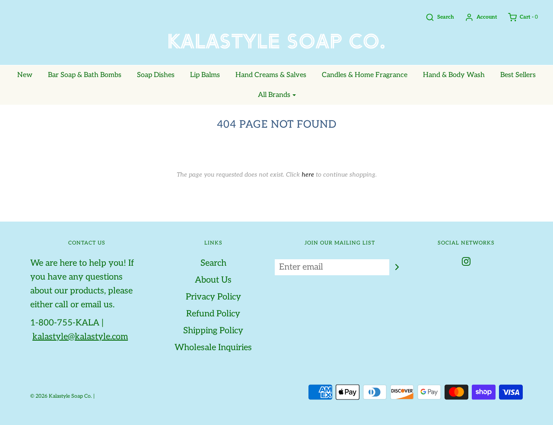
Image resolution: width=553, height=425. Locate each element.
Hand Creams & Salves (270, 75)
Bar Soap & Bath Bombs (84, 75)
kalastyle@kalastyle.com (80, 337)
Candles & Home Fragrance (364, 75)
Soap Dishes (156, 75)
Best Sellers (518, 75)
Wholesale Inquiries (213, 347)
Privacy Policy (213, 297)
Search (213, 263)
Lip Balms (205, 75)
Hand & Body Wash (454, 75)
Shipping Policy (213, 330)
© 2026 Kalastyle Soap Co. (61, 396)
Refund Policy (213, 314)
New (24, 75)
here (308, 174)
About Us (213, 280)
